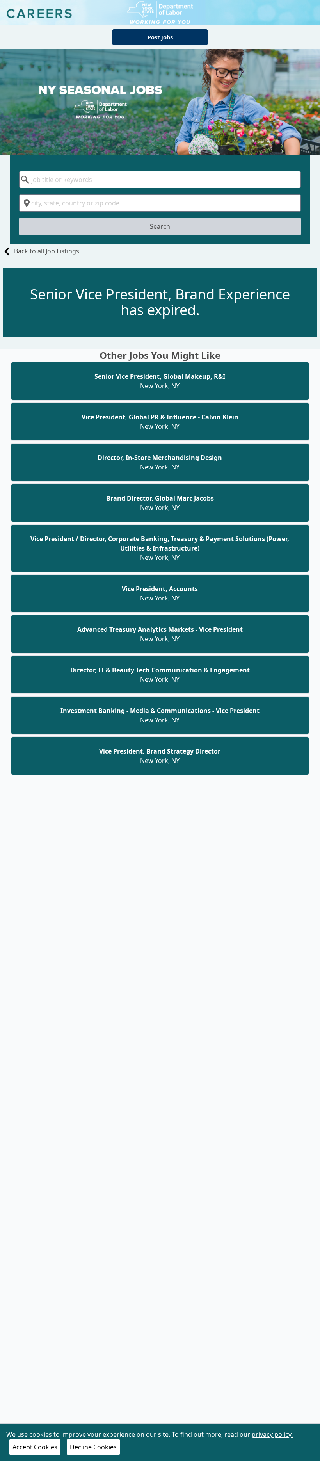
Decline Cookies (93, 1447)
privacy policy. (272, 1434)
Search (160, 226)
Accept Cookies (34, 1447)
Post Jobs (160, 37)
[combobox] (160, 179)
